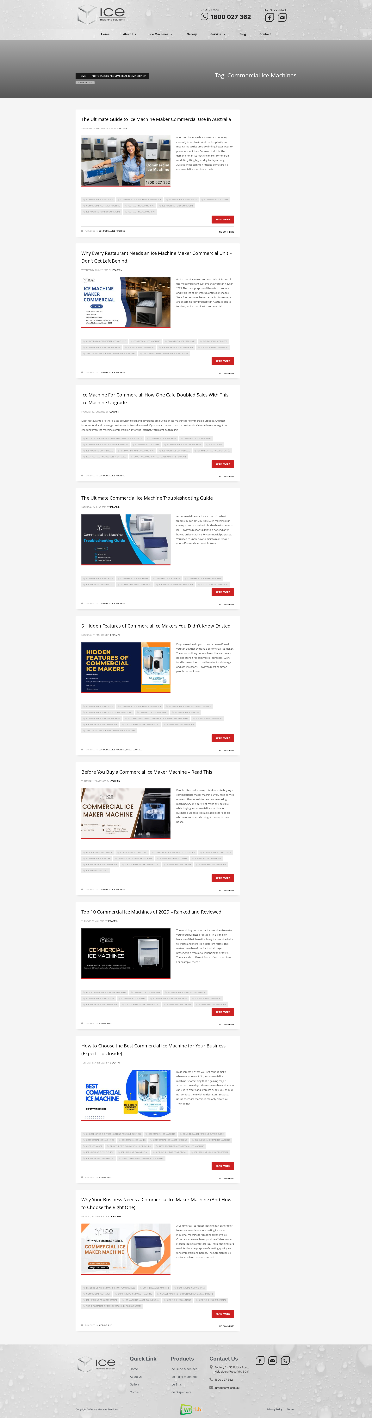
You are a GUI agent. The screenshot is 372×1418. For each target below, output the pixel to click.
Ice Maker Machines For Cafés (213, 451)
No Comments (226, 232)
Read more (222, 219)
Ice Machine (215, 445)
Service (215, 34)
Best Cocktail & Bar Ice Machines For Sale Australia (114, 439)
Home (105, 34)
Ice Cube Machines (184, 1369)
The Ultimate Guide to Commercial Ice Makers (110, 353)
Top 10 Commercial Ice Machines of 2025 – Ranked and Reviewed (151, 912)
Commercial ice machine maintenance (190, 706)
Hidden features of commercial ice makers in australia (158, 718)
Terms (290, 1409)
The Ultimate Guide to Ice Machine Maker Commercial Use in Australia (156, 119)
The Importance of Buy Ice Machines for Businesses (113, 1306)
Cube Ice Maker (94, 1146)
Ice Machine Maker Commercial (103, 212)
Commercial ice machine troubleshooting (109, 712)
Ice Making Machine (97, 871)
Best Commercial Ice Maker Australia (106, 992)
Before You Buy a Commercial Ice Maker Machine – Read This (146, 772)
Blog (243, 34)
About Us (129, 34)
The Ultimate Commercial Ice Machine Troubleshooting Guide (147, 498)
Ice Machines (159, 34)
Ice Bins (176, 1384)
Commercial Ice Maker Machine (103, 206)
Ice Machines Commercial (141, 212)
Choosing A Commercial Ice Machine (106, 341)
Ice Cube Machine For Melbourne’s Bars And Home (186, 1294)
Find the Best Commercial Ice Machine (131, 1146)
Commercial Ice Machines (183, 200)
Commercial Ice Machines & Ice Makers (107, 445)
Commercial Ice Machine (99, 200)
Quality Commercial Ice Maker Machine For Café (160, 457)
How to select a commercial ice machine (181, 1146)
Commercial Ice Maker (216, 200)
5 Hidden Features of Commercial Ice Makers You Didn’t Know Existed (156, 626)
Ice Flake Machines (184, 1377)
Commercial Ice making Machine (212, 1140)
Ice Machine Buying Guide (173, 859)
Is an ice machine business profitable (106, 457)
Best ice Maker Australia (99, 852)
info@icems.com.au (227, 1387)
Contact (265, 34)
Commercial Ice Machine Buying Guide (141, 200)
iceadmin (122, 129)
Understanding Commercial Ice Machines (165, 353)
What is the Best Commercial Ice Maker (142, 1158)
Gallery (192, 34)
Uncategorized (134, 750)
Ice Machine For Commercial (177, 206)
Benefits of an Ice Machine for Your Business (110, 1288)
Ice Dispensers (181, 1392)
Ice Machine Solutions (179, 865)
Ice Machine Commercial (141, 206)
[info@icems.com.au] (211, 1387)
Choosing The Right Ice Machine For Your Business (113, 1134)
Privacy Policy (274, 1409)
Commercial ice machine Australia (187, 992)
